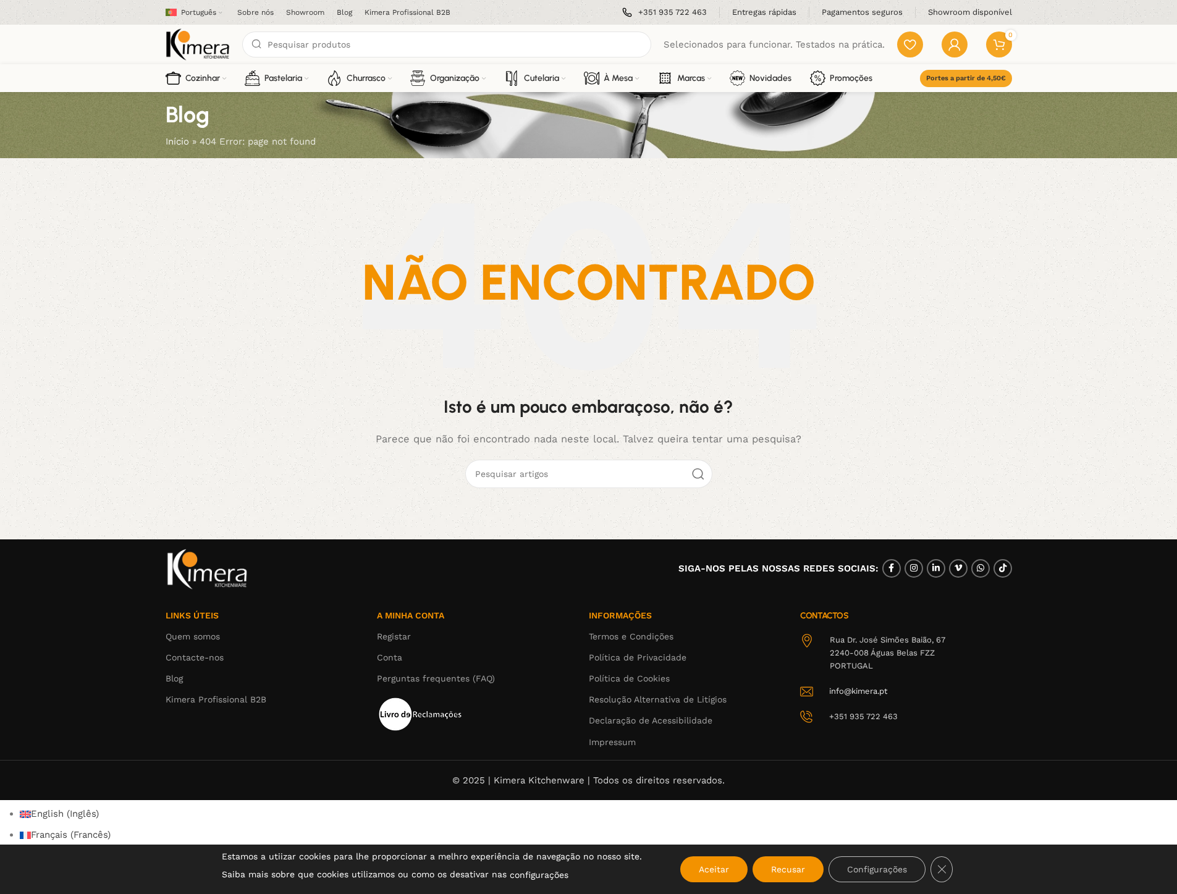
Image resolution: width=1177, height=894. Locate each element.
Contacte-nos (195, 657)
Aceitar (714, 869)
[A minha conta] (954, 44)
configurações (539, 875)
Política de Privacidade (637, 657)
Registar (394, 636)
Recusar (788, 869)
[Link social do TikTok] (1002, 568)
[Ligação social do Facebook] (891, 568)
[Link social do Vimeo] (958, 568)
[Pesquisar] (698, 474)
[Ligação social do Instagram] (914, 568)
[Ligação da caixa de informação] (664, 12)
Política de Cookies (629, 678)
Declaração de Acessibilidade (650, 720)
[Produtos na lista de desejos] (910, 44)
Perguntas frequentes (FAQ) (436, 678)
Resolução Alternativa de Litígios (658, 699)
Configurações (877, 869)
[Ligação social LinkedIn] (936, 568)
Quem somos (193, 636)
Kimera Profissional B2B (216, 699)
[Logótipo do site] (198, 43)
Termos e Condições (631, 636)
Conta (389, 657)
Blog (174, 678)
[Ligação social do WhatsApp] (980, 568)
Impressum (612, 742)
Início (177, 141)
